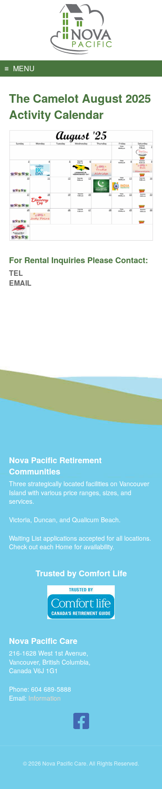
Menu (24, 68)
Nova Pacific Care (81, 30)
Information (44, 697)
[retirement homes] (81, 602)
